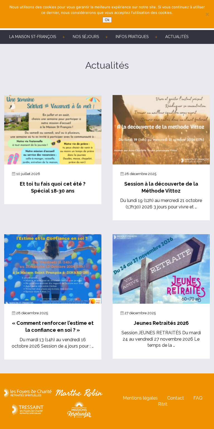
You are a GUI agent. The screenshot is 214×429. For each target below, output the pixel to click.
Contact (175, 398)
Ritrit (162, 404)
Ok (107, 20)
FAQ (198, 398)
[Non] (207, 14)
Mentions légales (140, 398)
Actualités (176, 36)
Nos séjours (86, 36)
